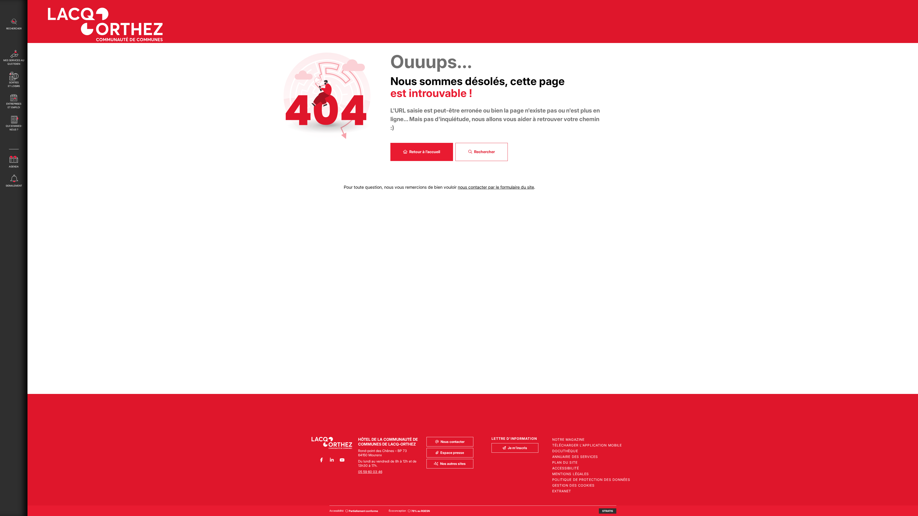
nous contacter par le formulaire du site (496, 187)
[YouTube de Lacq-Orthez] (342, 460)
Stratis (607, 511)
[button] (13, 23)
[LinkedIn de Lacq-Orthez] (332, 460)
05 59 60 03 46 (370, 472)
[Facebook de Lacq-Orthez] (321, 460)
